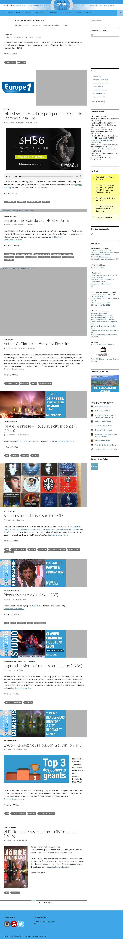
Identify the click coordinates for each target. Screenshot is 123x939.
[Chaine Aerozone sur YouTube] (13, 924)
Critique (15, 455)
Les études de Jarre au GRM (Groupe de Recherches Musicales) (105, 253)
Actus (18, 13)
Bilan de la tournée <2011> (101, 303)
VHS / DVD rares (10, 827)
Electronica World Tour (62, 254)
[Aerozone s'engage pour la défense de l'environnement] (92, 234)
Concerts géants (11, 741)
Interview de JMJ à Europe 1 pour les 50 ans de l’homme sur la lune (43, 115)
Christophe (21, 599)
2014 (7, 549)
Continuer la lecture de (14, 240)
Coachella (10, 254)
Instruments (40, 13)
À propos (89, 13)
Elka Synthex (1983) (102, 406)
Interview (97, 76)
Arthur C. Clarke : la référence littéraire (37, 343)
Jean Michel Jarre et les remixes (103, 319)
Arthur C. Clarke (12, 383)
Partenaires (67, 13)
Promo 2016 (98, 86)
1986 (7, 455)
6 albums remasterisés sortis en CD (33, 515)
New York (56, 257)
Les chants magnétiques (21, 529)
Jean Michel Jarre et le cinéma (102, 317)
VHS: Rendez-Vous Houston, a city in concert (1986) (41, 833)
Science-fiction (34, 202)
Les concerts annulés (99, 313)
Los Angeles (31, 257)
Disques (12, 511)
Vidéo (8, 225)
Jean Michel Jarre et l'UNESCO (102, 345)
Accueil (10, 13)
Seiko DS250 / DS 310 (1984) (106, 449)
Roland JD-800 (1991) (103, 421)
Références (8, 339)
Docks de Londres (18, 549)
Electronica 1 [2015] (24, 254)
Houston (21, 62)
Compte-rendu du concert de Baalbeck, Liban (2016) (104, 295)
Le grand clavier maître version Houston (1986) (43, 665)
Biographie (27, 13)
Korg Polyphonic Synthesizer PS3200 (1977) (106, 435)
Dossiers (7, 216)
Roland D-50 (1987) (102, 411)
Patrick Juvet (68, 257)
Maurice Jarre (44, 257)
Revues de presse (10, 422)
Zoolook (9, 260)
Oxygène (76, 526)
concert (46, 864)
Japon (34, 383)
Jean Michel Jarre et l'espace (101, 315)
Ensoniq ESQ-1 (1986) (103, 430)
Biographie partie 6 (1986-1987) (31, 594)
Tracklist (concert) (46, 813)
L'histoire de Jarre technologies (102, 279)
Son (7, 122)
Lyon (30, 623)
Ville (16, 25)
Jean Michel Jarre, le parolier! (101, 257)
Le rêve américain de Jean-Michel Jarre (36, 220)
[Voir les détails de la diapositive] (105, 48)
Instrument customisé (13, 661)
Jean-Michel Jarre (34, 37)
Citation (9, 37)
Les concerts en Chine (41, 529)
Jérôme (30, 225)
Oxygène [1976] (73, 549)
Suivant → (49, 903)
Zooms (78, 13)
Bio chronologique (12, 591)
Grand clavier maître (14, 702)
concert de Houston (30, 441)
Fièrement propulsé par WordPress (34, 936)
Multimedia (54, 13)
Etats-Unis (9, 257)
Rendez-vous (40, 623)
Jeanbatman (32, 122)
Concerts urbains (18, 813)
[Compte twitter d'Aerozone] (20, 924)
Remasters (9, 552)
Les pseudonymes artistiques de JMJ (105, 259)
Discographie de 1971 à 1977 (102, 250)
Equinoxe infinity (99, 97)
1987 (13, 623)
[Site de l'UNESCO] (103, 352)
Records (35, 455)
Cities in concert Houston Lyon (63, 529)
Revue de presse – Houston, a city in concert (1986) (40, 428)
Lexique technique (98, 282)
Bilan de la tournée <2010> (101, 305)
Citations (8, 34)
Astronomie (10, 202)
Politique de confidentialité (12, 936)
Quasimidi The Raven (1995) (105, 445)
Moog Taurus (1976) (102, 441)
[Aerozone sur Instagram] (7, 924)
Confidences (10, 62)
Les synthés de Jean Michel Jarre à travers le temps (105, 416)
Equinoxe (7, 529)
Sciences (46, 202)
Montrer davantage (97, 101)
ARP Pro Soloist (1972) (103, 426)
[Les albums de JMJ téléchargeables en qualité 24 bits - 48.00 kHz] (94, 466)
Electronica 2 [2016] (42, 254)
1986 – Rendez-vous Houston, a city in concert (42, 745)
